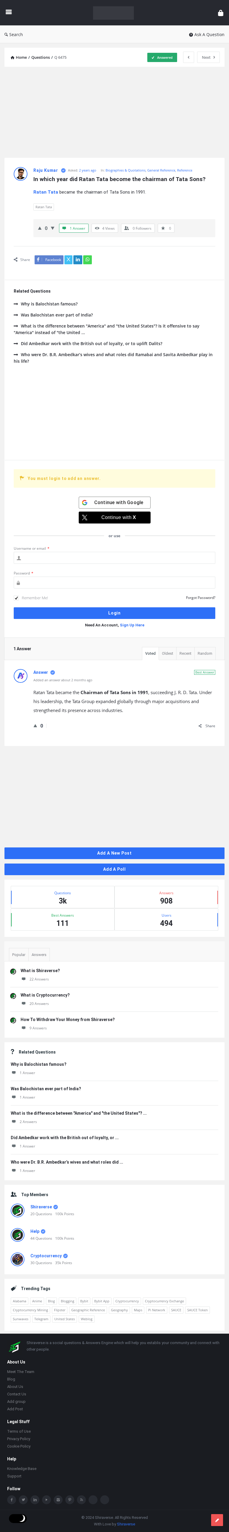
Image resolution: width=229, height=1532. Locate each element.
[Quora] (104, 1500)
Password (23, 573)
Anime (37, 1301)
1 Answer (27, 1072)
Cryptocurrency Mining (30, 1310)
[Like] (40, 228)
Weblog (86, 1319)
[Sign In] (220, 12)
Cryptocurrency (46, 1255)
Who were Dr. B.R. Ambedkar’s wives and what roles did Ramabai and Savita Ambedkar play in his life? (113, 358)
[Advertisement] (114, 113)
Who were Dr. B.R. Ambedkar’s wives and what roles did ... (67, 1162)
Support (14, 1476)
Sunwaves (20, 1319)
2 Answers (28, 1121)
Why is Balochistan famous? (49, 304)
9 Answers (38, 1028)
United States (64, 1319)
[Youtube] (46, 1500)
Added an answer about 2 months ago (62, 680)
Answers (39, 954)
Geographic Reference (88, 1310)
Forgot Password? (200, 597)
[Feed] (81, 1500)
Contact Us (16, 1394)
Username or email (31, 548)
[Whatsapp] (93, 1500)
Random (205, 653)
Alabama (19, 1301)
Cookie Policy (18, 1447)
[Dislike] (53, 228)
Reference (184, 170)
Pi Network (156, 1310)
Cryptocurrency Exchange (164, 1301)
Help (34, 1231)
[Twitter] (23, 1500)
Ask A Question (209, 34)
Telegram (41, 1319)
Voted (150, 653)
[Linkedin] (34, 1500)
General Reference (161, 170)
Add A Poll (114, 869)
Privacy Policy (18, 1439)
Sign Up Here (132, 625)
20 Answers (39, 1003)
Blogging (67, 1301)
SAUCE (176, 1310)
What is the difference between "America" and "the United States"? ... (79, 1113)
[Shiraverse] (116, 12)
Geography (119, 1310)
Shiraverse (41, 1206)
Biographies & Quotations (126, 170)
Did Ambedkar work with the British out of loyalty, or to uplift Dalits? (91, 343)
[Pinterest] (69, 1500)
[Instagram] (58, 1500)
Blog (51, 1301)
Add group (16, 1402)
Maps (138, 1310)
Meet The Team (20, 1372)
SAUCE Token (197, 1310)
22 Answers (39, 979)
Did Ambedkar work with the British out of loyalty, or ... (65, 1137)
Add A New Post (114, 853)
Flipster (59, 1310)
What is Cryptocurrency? (45, 995)
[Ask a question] (217, 1520)
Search (16, 34)
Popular (18, 954)
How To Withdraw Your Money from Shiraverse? (68, 1019)
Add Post (15, 1409)
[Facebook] (11, 1500)
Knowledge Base (21, 1469)
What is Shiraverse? (40, 970)
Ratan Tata (43, 207)
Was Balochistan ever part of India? (57, 315)
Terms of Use (19, 1432)
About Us (15, 1387)
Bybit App (101, 1301)
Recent (185, 653)
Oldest (167, 653)
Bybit (84, 1301)
